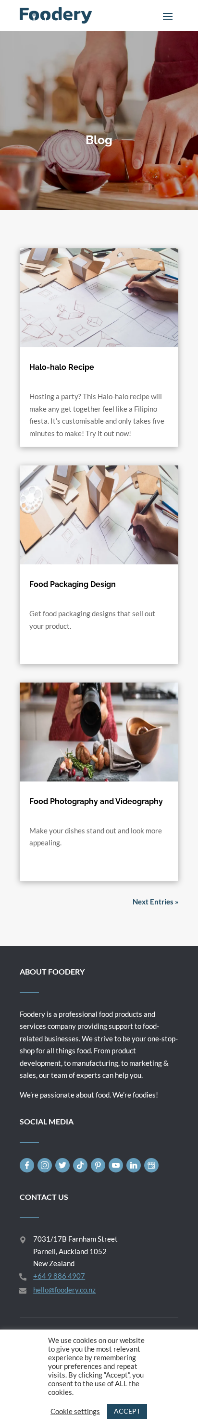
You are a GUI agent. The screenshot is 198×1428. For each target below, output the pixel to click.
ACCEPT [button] (127, 1411)
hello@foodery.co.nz (64, 1289)
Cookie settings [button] (75, 1411)
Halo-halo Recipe (61, 367)
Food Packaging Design (72, 584)
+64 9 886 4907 (59, 1275)
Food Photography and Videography (96, 801)
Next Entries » (155, 901)
